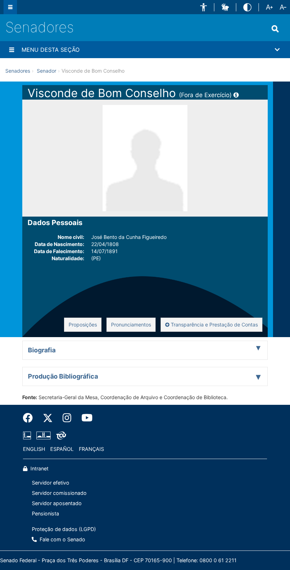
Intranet (38, 468)
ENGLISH (34, 449)
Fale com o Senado (61, 539)
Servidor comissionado (59, 493)
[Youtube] (84, 417)
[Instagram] (67, 417)
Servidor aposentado (57, 503)
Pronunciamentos (131, 325)
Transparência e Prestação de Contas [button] (213, 325)
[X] (48, 417)
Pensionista (45, 513)
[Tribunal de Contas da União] (60, 435)
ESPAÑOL (62, 449)
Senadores (39, 27)
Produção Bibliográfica (63, 376)
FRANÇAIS (91, 449)
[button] (203, 7)
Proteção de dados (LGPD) (64, 529)
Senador (46, 71)
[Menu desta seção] (12, 49)
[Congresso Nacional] (43, 435)
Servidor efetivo (50, 483)
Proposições (83, 325)
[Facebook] (30, 417)
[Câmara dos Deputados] (28, 435)
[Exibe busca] (275, 28)
